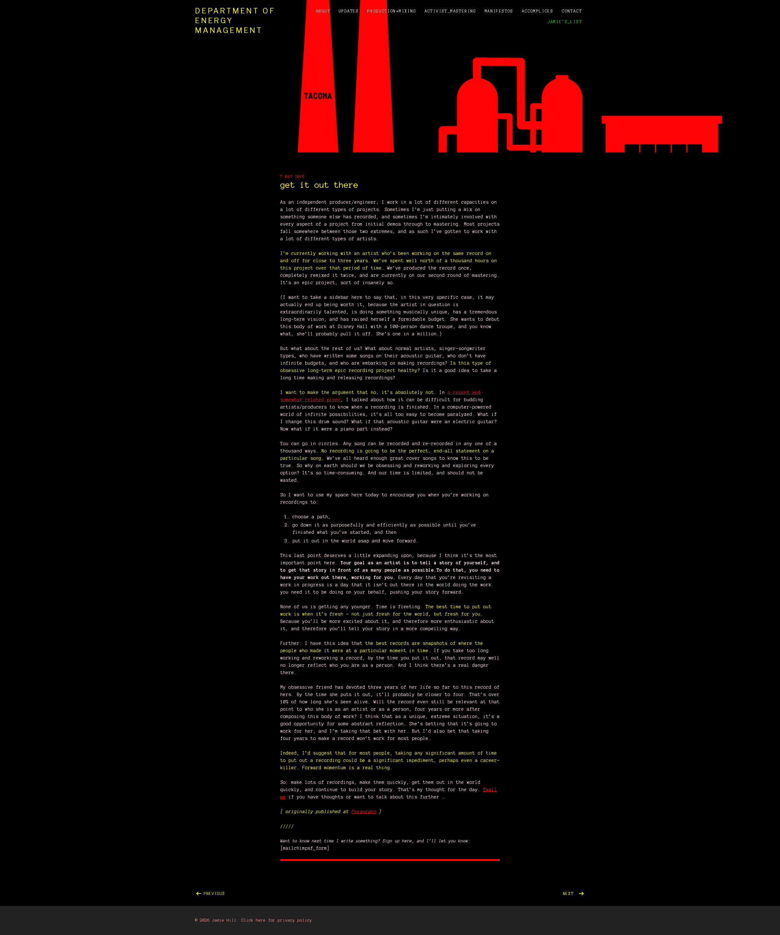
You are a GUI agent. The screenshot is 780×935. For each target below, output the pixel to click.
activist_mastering (450, 11)
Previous (272, 892)
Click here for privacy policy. (277, 920)
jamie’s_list (565, 22)
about (323, 11)
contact (572, 11)
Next (574, 892)
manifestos (499, 11)
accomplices (537, 11)
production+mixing (391, 11)
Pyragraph (364, 811)
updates (349, 11)
